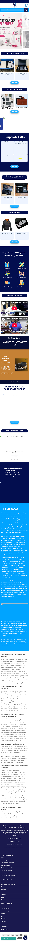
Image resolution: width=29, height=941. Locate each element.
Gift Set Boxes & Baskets (6, 867)
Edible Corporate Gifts (6, 873)
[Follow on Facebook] (9, 850)
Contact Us (3, 918)
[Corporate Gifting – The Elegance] (14, 5)
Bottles (2, 897)
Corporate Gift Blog (5, 908)
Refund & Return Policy (6, 924)
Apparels (3, 899)
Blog (2, 916)
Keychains (3, 889)
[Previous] (1, 102)
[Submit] (26, 10)
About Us (3, 913)
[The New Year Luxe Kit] (14, 147)
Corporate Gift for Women (6, 870)
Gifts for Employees (5, 860)
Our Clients (3, 921)
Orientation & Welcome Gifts (7, 862)
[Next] (28, 102)
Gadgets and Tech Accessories (8, 884)
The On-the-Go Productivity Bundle (6, 74)
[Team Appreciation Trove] (7, 189)
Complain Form (4, 929)
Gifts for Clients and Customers (8, 875)
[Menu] (2, 5)
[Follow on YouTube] (20, 850)
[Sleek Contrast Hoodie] (7, 225)
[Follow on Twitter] (14, 850)
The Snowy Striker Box (22, 233)
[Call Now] (25, 938)
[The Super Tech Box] (21, 189)
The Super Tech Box (21, 197)
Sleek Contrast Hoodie (7, 233)
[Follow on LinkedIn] (17, 850)
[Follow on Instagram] (12, 850)
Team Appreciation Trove (7, 198)
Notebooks (3, 894)
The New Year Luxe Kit (14, 156)
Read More (22, 457)
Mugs (2, 892)
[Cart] (26, 5)
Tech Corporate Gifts (5, 865)
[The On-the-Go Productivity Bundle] (7, 65)
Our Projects (4, 926)
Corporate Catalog (5, 911)
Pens (2, 886)
